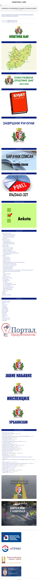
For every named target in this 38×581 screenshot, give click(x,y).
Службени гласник (6, 257)
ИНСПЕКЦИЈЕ (4, 307)
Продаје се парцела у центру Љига (8, 469)
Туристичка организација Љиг (8, 287)
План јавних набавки (6, 442)
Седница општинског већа (12, 20)
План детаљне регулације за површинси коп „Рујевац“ (12, 441)
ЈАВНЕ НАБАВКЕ (5, 308)
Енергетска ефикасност (6, 462)
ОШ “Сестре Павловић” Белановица (9, 284)
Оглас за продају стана (6, 471)
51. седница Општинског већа (11, 21)
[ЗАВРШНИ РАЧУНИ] (19, 119)
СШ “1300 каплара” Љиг (7, 285)
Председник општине (7, 241)
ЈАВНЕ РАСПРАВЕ (5, 309)
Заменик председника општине (8, 242)
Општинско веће (5, 245)
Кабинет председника (6, 239)
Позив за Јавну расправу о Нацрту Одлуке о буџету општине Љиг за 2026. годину (17, 456)
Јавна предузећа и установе (7, 277)
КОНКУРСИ (4, 313)
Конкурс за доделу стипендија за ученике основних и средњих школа (14, 463)
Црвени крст (5, 290)
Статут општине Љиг (6, 258)
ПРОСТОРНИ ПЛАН (5, 317)
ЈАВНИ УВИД (4, 312)
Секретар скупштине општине (8, 237)
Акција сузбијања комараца (7, 438)
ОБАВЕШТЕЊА (5, 315)
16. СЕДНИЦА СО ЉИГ (6, 440)
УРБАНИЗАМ (4, 320)
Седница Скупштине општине (7, 446)
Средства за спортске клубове (7, 450)
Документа (4, 255)
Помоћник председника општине (9, 243)
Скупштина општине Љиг (6, 233)
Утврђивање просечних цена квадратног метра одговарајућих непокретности (16, 459)
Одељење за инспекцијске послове (9, 251)
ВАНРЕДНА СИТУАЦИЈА (6, 300)
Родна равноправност (7, 273)
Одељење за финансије (7, 250)
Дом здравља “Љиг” (6, 280)
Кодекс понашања (6, 276)
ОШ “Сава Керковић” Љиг (7, 283)
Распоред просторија (7, 254)
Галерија (3, 292)
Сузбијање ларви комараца (7, 443)
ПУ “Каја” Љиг (5, 281)
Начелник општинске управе (8, 247)
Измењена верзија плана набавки (8, 433)
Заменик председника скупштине (9, 235)
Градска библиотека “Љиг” (7, 288)
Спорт (4, 272)
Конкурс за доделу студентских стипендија (10, 464)
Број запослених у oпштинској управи (9, 264)
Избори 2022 (4, 306)
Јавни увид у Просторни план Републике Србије (11, 271)
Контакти (4, 293)
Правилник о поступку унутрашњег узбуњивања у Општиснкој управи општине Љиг (18, 270)
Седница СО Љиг (5, 454)
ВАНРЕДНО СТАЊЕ (5, 302)
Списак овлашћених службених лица (9, 263)
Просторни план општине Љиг (8, 266)
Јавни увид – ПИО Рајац (6, 294)
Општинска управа (5, 246)
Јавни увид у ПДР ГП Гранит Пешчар (9, 453)
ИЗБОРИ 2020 (4, 304)
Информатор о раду (6, 260)
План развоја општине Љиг (8, 267)
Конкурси (4, 275)
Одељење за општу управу (8, 249)
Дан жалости (4, 451)
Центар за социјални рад (7, 289)
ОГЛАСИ (3, 316)
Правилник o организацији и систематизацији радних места (14, 262)
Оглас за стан (4, 432)
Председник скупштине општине (9, 234)
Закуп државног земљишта (7, 437)
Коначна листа (4, 434)
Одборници (5, 238)
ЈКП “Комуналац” (6, 279)
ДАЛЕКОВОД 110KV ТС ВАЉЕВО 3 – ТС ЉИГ (10, 445)
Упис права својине (5, 455)
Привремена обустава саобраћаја (8, 447)
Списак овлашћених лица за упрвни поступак (11, 253)
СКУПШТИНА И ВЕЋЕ (6, 319)
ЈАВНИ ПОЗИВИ (5, 311)
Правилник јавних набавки (7, 268)
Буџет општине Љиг (6, 259)
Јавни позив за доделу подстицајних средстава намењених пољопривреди (15, 436)
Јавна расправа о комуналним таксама (9, 449)
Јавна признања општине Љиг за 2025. (9, 465)
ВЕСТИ (3, 303)
